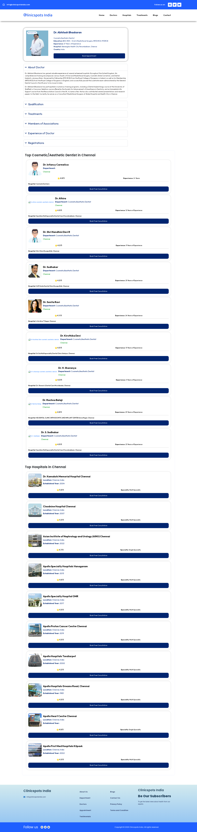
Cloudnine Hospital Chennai (59, 506)
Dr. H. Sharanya (67, 367)
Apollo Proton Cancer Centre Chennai (65, 626)
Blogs (155, 15)
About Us (84, 792)
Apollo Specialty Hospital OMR (60, 596)
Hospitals (126, 15)
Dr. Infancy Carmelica (56, 164)
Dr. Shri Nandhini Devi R (56, 231)
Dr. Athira (60, 198)
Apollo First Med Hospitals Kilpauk (63, 746)
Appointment (85, 810)
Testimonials (85, 816)
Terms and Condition (119, 810)
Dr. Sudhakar (50, 267)
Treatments (142, 15)
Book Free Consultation (98, 189)
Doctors (113, 15)
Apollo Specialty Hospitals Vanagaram (65, 566)
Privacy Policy (116, 804)
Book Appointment (89, 56)
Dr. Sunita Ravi (51, 302)
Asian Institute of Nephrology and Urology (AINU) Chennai (76, 536)
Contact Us (115, 798)
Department (85, 798)
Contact (167, 15)
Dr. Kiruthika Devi (70, 335)
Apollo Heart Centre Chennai (60, 716)
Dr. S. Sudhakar (50, 432)
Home (101, 15)
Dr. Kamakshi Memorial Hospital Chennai (66, 476)
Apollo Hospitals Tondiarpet (59, 656)
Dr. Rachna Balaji (53, 400)
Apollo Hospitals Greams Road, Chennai (66, 686)
